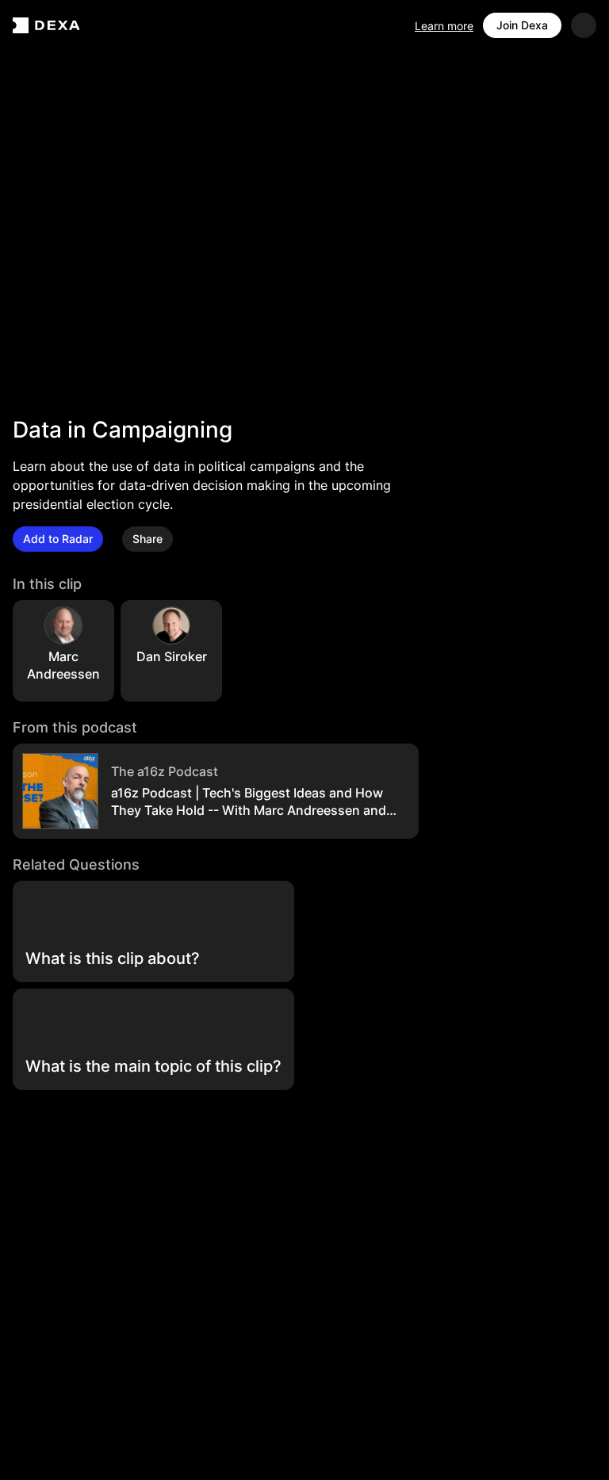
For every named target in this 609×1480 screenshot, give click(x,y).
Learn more (444, 26)
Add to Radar (58, 538)
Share (147, 538)
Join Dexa (522, 25)
